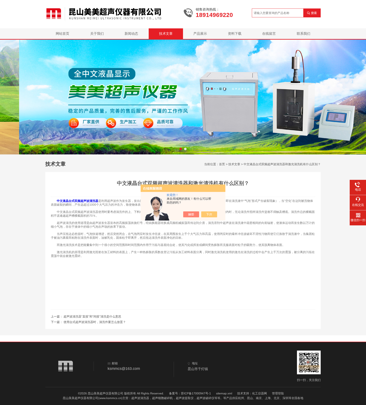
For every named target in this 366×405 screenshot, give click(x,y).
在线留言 (269, 33)
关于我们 (97, 33)
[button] (180, 149)
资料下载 (234, 33)
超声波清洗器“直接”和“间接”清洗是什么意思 (92, 316)
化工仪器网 (259, 393)
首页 (222, 164)
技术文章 (166, 33)
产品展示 (200, 33)
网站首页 (62, 33)
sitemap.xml (224, 393)
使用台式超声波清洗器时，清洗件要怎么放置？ (95, 322)
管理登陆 (278, 393)
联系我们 (303, 33)
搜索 (314, 13)
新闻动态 (131, 33)
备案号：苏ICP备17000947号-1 (190, 393)
